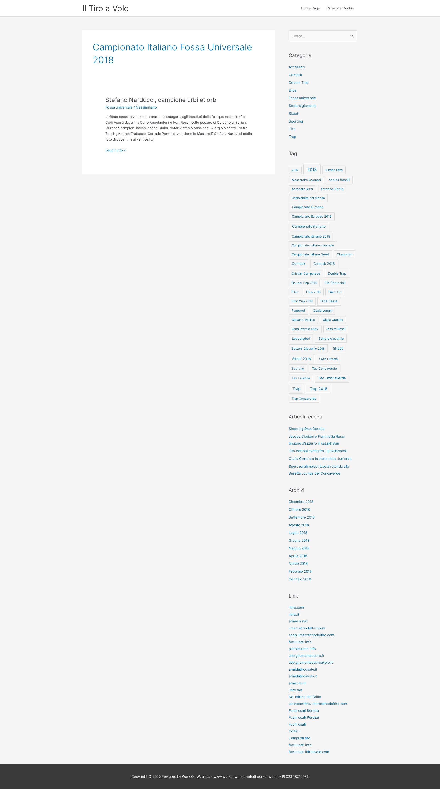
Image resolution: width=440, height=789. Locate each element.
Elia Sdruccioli (334, 283)
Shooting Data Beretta (306, 428)
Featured (298, 310)
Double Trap (299, 82)
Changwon (344, 254)
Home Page (310, 8)
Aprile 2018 (298, 556)
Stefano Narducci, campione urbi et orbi (161, 99)
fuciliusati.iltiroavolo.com (309, 752)
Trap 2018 (318, 388)
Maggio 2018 (299, 548)
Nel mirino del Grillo (305, 697)
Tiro (292, 129)
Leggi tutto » (115, 150)
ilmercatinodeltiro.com (307, 628)
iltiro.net (295, 690)
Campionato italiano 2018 (311, 236)
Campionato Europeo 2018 (312, 216)
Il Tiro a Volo (105, 8)
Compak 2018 (324, 263)
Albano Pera (334, 170)
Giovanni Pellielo (303, 320)
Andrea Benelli (339, 180)
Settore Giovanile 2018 (308, 348)
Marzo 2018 (298, 563)
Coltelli (294, 731)
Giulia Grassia (333, 320)
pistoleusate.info (302, 649)
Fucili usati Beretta (304, 710)
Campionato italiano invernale (313, 245)
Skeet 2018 (301, 359)
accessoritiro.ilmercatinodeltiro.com (318, 704)
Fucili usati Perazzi (304, 717)
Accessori (297, 67)
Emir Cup (334, 292)
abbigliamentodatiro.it (306, 655)
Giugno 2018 (299, 540)
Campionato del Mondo (308, 198)
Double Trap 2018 (304, 283)
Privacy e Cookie (340, 8)
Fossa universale (119, 107)
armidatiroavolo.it (303, 676)
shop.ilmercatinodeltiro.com (311, 635)
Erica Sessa (329, 301)
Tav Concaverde (324, 368)
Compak (295, 75)
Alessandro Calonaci (306, 180)
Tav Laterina (301, 378)
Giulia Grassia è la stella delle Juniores (320, 458)
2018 (312, 169)
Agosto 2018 (299, 525)
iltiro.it (294, 614)
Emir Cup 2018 (302, 301)
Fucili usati (297, 724)
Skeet (293, 113)
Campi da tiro (299, 738)
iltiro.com (296, 607)
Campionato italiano (309, 226)
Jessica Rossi (335, 329)
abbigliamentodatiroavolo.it (311, 662)
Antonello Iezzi (302, 189)
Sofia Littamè (328, 359)
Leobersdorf (301, 338)
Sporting (296, 121)
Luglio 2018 (298, 532)
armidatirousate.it (303, 669)
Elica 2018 (313, 292)
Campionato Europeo (307, 207)
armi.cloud (297, 683)
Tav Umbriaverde (332, 378)
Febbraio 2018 (300, 571)
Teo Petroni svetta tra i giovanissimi (318, 451)
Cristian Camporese (306, 273)
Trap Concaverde (304, 398)
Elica (292, 90)
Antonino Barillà (332, 189)
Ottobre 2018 (299, 509)
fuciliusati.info (300, 642)
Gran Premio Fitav (305, 329)
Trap (292, 136)
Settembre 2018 (302, 517)
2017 (295, 170)
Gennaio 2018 (300, 579)
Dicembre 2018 (301, 502)
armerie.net (298, 621)
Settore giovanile (302, 106)
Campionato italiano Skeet (310, 254)
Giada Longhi (322, 310)
